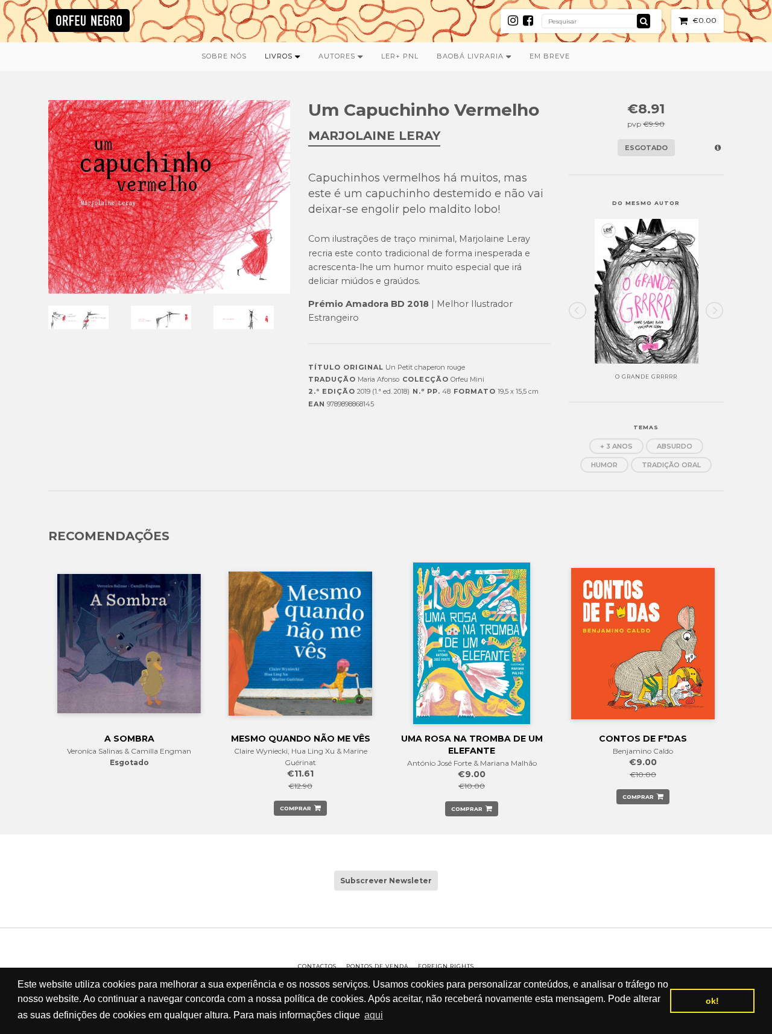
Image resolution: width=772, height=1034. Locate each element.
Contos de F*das (643, 738)
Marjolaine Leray (374, 135)
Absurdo (674, 446)
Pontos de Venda (377, 966)
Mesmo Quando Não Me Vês (300, 738)
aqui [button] (373, 1015)
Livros (280, 56)
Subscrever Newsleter (386, 880)
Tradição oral (671, 465)
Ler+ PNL (400, 56)
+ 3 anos (616, 446)
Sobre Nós (224, 56)
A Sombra (129, 738)
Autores (338, 56)
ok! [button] (712, 1001)
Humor (604, 465)
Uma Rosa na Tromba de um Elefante (472, 744)
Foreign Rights (446, 966)
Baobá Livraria (471, 56)
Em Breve (550, 56)
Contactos (317, 966)
